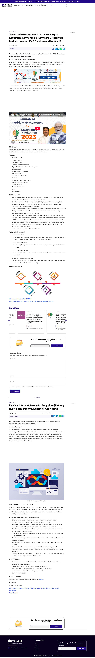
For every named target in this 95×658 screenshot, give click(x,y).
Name (12, 376)
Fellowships (29, 5)
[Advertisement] (47, 18)
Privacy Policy (49, 655)
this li (40, 579)
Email (12, 381)
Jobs (23, 5)
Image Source (13, 593)
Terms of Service (58, 655)
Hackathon (37, 5)
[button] (53, 49)
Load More (47, 631)
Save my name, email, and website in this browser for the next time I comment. (33, 386)
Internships (17, 5)
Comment (13, 358)
